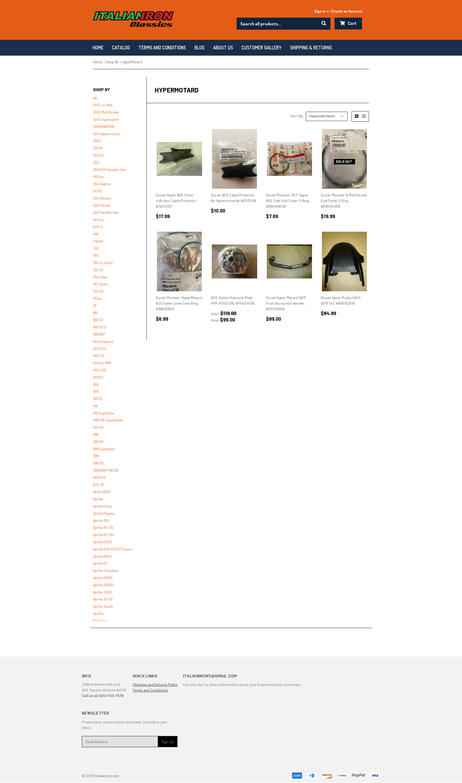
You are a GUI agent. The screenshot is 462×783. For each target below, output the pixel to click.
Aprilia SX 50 (103, 599)
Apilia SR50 (101, 492)
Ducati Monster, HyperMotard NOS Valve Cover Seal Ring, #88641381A (179, 303)
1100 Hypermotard (106, 134)
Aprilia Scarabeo (105, 570)
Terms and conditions (162, 48)
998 (96, 456)
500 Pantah (101, 205)
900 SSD (99, 370)
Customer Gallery (261, 48)
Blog (199, 48)
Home (98, 48)
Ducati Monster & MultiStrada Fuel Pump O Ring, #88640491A (344, 200)
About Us (223, 48)
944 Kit (98, 427)
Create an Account (346, 11)
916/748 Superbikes (108, 420)
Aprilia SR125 (103, 578)
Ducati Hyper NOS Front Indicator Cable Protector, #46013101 (176, 200)
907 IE (97, 399)
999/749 (99, 477)
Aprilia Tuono (103, 606)
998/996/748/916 (105, 470)
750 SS (98, 291)
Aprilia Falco (102, 506)
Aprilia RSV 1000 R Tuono (112, 549)
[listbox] (327, 116)
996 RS (98, 442)
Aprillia (98, 613)
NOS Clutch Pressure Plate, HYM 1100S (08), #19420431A (233, 300)
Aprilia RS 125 (103, 527)
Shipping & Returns (311, 48)
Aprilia (98, 499)
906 (96, 384)
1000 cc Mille (103, 105)
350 (96, 162)
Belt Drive (100, 621)
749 (95, 248)
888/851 (99, 334)
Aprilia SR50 (102, 592)
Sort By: (297, 116)
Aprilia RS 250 (103, 535)
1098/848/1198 (103, 127)
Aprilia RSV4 (102, 556)
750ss (97, 298)
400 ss (98, 177)
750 (96, 255)
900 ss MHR (102, 363)
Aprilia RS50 (102, 542)
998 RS (98, 463)
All (95, 98)
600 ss (98, 220)
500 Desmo (102, 198)
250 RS (98, 155)
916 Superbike (103, 413)
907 (96, 391)
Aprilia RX (100, 563)
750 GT (98, 270)
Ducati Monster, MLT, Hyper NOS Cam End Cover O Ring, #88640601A (288, 200)
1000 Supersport (106, 119)
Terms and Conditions (150, 690)
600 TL (98, 227)
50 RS (97, 191)
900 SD (98, 356)
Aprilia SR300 (103, 585)
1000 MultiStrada (105, 112)
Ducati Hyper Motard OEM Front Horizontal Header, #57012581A (286, 303)
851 (95, 313)
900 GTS (99, 349)
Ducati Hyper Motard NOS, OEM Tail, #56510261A (341, 300)
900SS (98, 377)
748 (95, 234)
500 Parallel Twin (106, 212)
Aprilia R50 (101, 520)
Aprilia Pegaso (104, 513)
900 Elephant (103, 341)
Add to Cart (180, 159)
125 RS (98, 148)
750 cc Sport (103, 263)
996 (96, 434)
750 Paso (100, 277)
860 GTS (99, 327)
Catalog (121, 48)
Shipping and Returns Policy (155, 684)
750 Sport (100, 284)
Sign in (319, 11)
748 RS (98, 241)
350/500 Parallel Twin (109, 170)
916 (95, 406)
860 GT (98, 320)
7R (95, 306)
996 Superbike (104, 449)
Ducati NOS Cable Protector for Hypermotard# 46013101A (233, 198)
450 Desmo (102, 184)
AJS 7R (98, 485)
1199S (97, 141)
